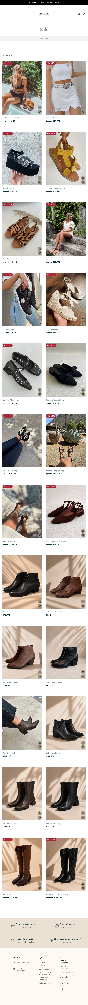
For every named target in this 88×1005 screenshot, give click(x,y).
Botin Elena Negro (53, 753)
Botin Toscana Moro (10, 823)
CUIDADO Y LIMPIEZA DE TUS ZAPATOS (46, 974)
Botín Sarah (7, 612)
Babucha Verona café (11, 541)
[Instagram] (68, 983)
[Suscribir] (72, 967)
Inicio (41, 38)
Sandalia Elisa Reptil (53, 259)
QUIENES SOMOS (45, 969)
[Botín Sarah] (22, 582)
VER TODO (42, 962)
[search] (78, 13)
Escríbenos (21, 970)
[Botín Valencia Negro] (66, 652)
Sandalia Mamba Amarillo (55, 188)
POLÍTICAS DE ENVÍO (46, 983)
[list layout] (79, 47)
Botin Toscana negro (53, 823)
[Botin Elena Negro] (66, 723)
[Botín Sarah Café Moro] (66, 582)
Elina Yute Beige (52, 329)
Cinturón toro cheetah (11, 117)
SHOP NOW (43, 966)
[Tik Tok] (62, 989)
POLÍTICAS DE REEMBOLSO (43, 979)
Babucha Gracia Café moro (56, 541)
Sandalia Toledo (8, 188)
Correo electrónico (64, 967)
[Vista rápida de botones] (40, 107)
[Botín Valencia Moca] (22, 652)
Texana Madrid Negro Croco (57, 894)
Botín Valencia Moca (10, 682)
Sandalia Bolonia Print (11, 259)
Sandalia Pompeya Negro (55, 470)
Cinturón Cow (51, 117)
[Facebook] (62, 983)
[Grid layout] (81, 47)
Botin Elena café (9, 753)
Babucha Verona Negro (55, 400)
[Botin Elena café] (22, 723)
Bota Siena (7, 894)
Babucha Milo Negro (10, 470)
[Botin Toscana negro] (66, 793)
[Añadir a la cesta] (40, 112)
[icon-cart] (83, 13)
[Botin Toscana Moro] (22, 793)
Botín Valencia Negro (54, 682)
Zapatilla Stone (8, 329)
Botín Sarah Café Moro (54, 612)
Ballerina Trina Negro (11, 400)
